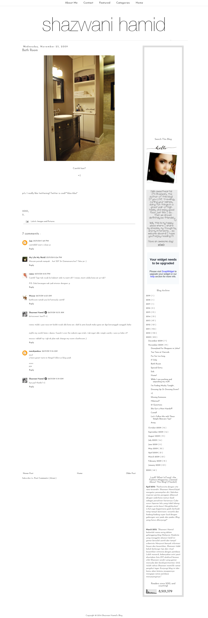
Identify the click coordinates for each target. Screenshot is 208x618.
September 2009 (156, 432)
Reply (31, 249)
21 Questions (156, 405)
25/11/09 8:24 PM (54, 257)
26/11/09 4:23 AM (44, 296)
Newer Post (28, 473)
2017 (148, 304)
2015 (148, 312)
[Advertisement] (79, 450)
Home (139, 3)
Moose (32, 296)
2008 (148, 470)
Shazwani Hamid (36, 313)
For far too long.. (158, 356)
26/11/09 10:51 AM (56, 313)
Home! (154, 375)
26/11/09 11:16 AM (50, 351)
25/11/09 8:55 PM (42, 274)
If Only (154, 360)
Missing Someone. (158, 397)
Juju (30, 241)
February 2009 (155, 461)
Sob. (153, 372)
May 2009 (153, 449)
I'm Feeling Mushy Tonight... (163, 386)
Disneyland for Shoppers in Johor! (165, 348)
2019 (148, 296)
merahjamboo (35, 351)
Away (153, 423)
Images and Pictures (45, 221)
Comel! (154, 413)
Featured (104, 3)
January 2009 (154, 465)
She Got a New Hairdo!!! (161, 409)
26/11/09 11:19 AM (56, 379)
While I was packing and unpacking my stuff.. (161, 380)
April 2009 (153, 453)
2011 (148, 329)
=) (152, 393)
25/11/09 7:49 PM (41, 241)
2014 (148, 317)
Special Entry (156, 368)
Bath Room (156, 364)
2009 (148, 337)
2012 (148, 325)
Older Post (131, 473)
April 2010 (150, 487)
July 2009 (152, 440)
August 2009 (154, 436)
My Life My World (37, 257)
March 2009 (154, 457)
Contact (88, 3)
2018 (148, 300)
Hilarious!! (155, 401)
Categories (123, 3)
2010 (148, 333)
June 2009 (153, 444)
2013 (148, 321)
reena (31, 274)
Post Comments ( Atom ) (45, 478)
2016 (148, 308)
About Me (71, 3)
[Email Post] (27, 221)
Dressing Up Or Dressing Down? (165, 389)
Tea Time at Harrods (160, 352)
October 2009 (155, 428)
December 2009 (155, 341)
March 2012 (151, 530)
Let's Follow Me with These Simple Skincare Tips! (163, 417)
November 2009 (156, 345)
